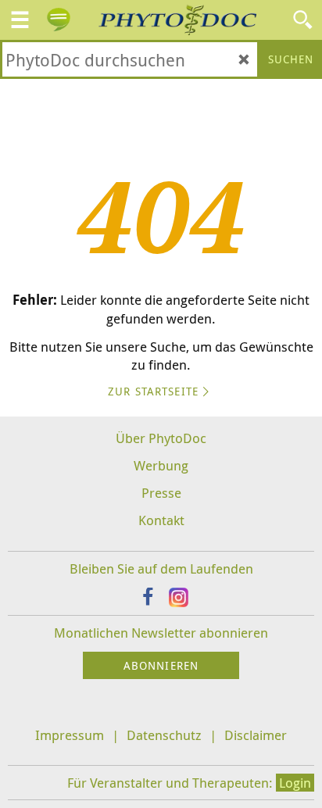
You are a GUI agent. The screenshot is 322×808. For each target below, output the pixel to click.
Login (295, 783)
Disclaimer (255, 735)
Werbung (161, 465)
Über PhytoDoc (161, 438)
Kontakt (161, 520)
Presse (161, 493)
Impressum (69, 735)
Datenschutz (164, 735)
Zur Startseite (153, 391)
